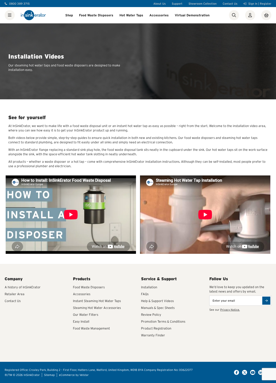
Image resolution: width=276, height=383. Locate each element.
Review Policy (151, 314)
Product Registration (156, 328)
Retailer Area (14, 294)
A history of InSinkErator (23, 287)
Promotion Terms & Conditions (163, 321)
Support (177, 3)
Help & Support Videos (157, 301)
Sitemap (49, 375)
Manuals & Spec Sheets (158, 308)
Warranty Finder (153, 335)
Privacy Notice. (230, 309)
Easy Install (81, 321)
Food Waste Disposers (96, 15)
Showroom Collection (203, 3)
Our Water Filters (85, 314)
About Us (159, 3)
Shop (69, 15)
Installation (149, 287)
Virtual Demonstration (192, 15)
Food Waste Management (91, 328)
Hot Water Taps (131, 15)
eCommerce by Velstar (74, 375)
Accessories (159, 15)
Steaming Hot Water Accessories (97, 308)
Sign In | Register (259, 3)
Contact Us (230, 3)
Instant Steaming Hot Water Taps (97, 301)
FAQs (145, 294)
